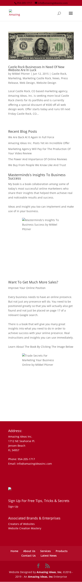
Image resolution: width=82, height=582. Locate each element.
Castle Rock (59, 73)
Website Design (46, 83)
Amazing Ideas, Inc (40, 576)
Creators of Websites (21, 524)
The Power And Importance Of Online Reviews (37, 159)
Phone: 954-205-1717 (21, 459)
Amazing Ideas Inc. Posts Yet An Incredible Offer (39, 143)
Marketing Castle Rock (37, 78)
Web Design (27, 83)
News (55, 78)
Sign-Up (13, 506)
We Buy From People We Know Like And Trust (37, 165)
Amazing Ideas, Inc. (49, 572)
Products (62, 551)
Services (45, 551)
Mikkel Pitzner (21, 73)
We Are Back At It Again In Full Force (31, 137)
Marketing (14, 78)
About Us (29, 551)
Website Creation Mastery (24, 528)
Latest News (49, 555)
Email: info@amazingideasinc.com (30, 463)
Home (14, 551)
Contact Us (28, 555)
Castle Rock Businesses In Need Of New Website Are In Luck (36, 68)
